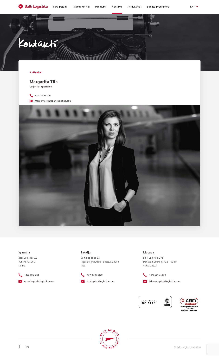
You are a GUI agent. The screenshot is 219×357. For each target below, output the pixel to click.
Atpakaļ (36, 72)
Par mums (100, 7)
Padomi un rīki (81, 7)
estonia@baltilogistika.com (39, 281)
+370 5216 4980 (157, 275)
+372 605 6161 (31, 275)
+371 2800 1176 (43, 95)
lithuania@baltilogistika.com (164, 281)
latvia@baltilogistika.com (100, 281)
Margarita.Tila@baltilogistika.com (53, 101)
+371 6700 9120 (95, 275)
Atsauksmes (134, 7)
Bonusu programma (158, 7)
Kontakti (117, 7)
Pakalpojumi (60, 7)
